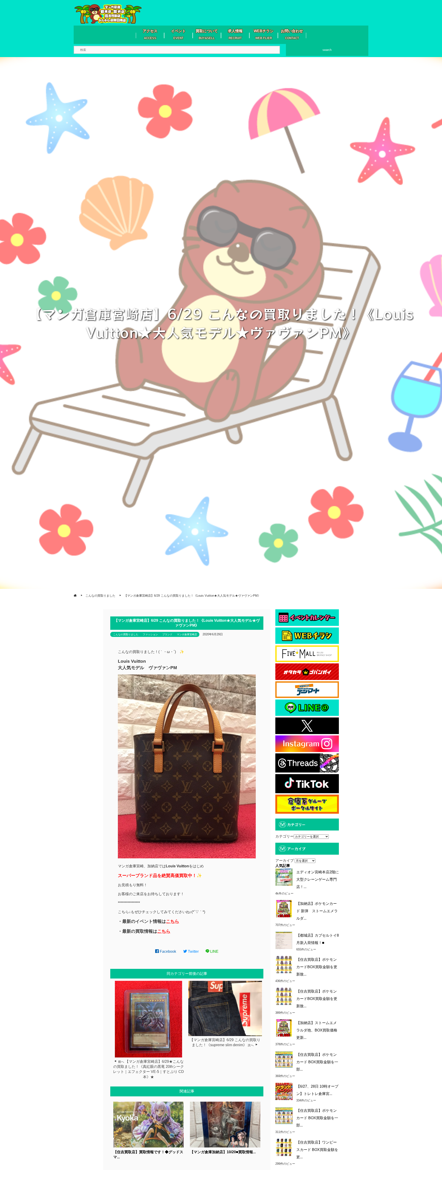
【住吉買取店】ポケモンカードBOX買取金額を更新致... (316, 967)
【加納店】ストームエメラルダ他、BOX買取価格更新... (316, 1030)
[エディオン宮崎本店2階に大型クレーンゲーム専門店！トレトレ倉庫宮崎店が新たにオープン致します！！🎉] (284, 877)
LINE (213, 951)
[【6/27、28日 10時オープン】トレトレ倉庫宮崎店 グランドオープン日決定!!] (284, 1091)
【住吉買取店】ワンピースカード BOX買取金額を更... (317, 1149)
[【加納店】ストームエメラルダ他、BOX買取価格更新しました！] (284, 1028)
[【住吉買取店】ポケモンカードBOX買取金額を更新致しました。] (284, 964)
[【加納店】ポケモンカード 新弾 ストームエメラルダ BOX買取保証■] (284, 908)
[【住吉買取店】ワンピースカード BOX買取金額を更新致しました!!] (284, 1147)
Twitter (193, 951)
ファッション (150, 634)
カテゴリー (284, 836)
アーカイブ (284, 861)
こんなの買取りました (125, 634)
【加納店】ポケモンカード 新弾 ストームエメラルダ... (317, 911)
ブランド (167, 634)
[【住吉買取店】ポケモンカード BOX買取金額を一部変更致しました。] (284, 1059)
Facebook (167, 951)
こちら (172, 921)
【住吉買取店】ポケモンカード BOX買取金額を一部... (317, 1062)
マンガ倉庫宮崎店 (187, 634)
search (327, 50)
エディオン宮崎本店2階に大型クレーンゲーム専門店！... (317, 879)
